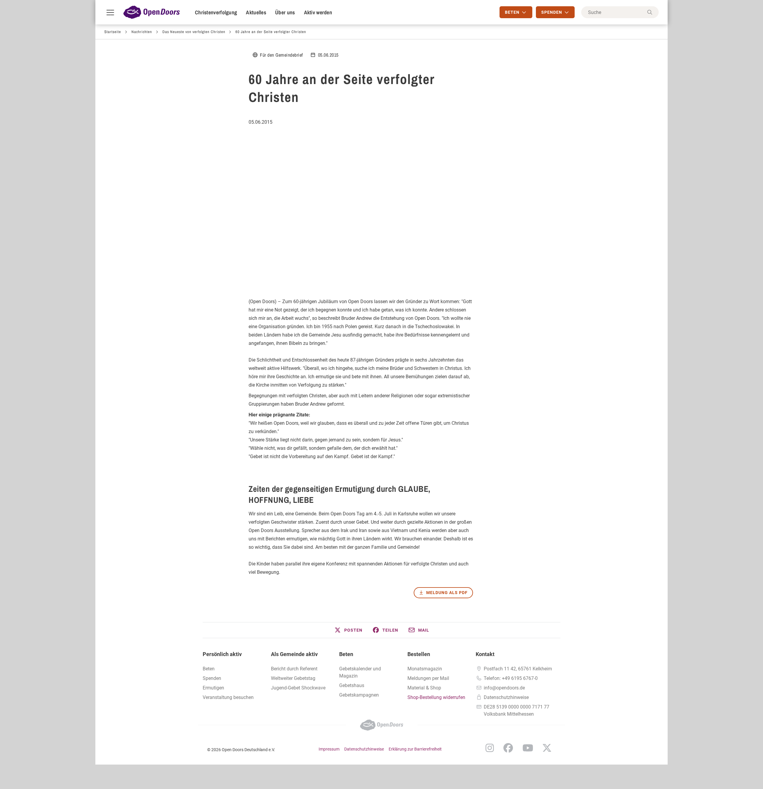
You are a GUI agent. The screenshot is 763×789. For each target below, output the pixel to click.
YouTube (528, 748)
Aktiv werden (318, 12)
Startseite (112, 31)
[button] (348, 630)
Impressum (329, 749)
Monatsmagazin (424, 669)
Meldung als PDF (447, 592)
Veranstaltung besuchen (228, 697)
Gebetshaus (351, 685)
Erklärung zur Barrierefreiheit (415, 749)
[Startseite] (151, 12)
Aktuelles (256, 12)
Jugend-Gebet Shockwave (298, 688)
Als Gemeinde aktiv (294, 654)
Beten (209, 669)
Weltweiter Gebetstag (293, 678)
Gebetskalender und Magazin (360, 672)
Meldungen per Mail (428, 678)
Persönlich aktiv (222, 654)
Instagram (490, 748)
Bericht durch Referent (294, 669)
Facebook (508, 748)
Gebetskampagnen (359, 695)
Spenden (212, 678)
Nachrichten (141, 31)
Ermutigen (213, 688)
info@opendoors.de (504, 688)
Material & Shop (424, 688)
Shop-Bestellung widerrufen (436, 697)
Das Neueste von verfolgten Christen (193, 31)
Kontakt (485, 654)
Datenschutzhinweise (506, 697)
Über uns (285, 12)
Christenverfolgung (216, 12)
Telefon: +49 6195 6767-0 (511, 678)
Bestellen (418, 654)
